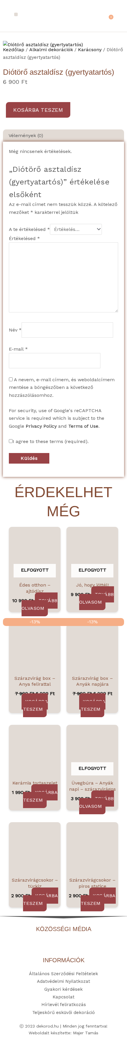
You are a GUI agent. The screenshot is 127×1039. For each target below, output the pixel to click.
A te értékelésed (29, 229)
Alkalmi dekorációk (51, 49)
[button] (16, 14)
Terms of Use (83, 426)
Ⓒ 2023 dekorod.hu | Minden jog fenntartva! (63, 1026)
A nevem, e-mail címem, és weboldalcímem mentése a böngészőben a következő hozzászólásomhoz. (62, 387)
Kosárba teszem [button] (35, 705)
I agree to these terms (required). (51, 441)
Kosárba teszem (38, 110)
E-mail (18, 349)
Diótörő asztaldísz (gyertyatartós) (58, 72)
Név (15, 330)
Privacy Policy (41, 426)
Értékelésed (24, 238)
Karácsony (90, 49)
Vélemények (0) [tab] (26, 135)
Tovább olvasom (40, 604)
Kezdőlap (13, 49)
